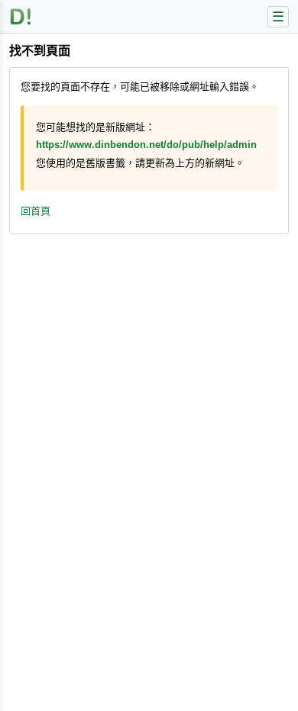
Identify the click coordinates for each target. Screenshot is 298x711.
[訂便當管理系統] (21, 16)
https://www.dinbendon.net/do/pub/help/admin (146, 144)
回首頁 (35, 211)
